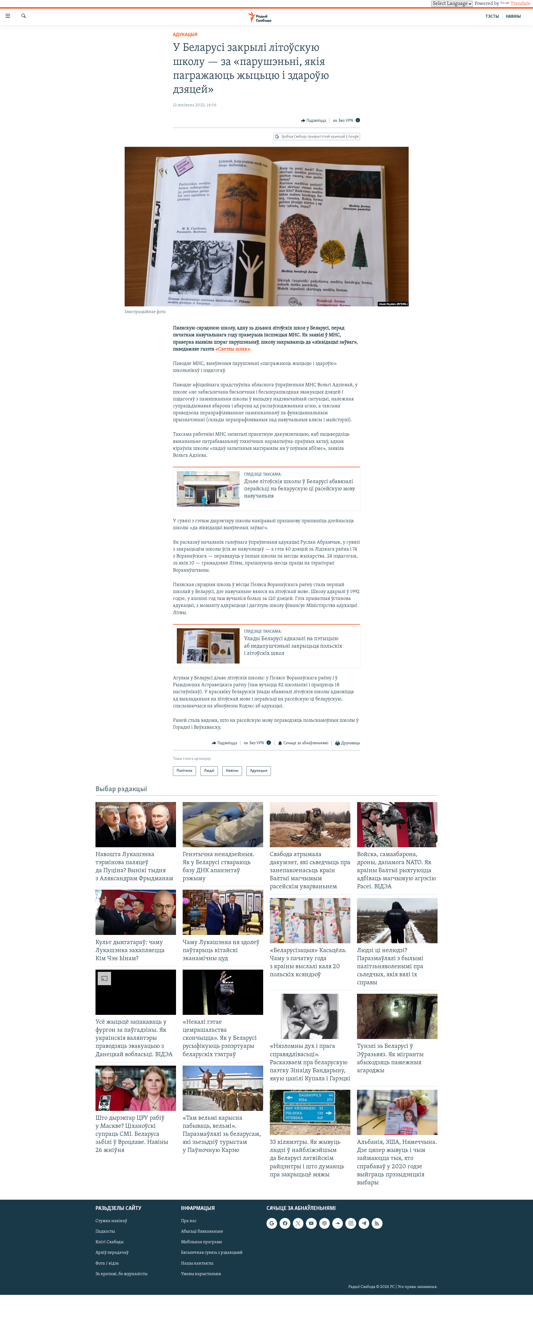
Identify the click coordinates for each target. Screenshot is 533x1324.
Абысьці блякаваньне (202, 1231)
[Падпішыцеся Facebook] (285, 1223)
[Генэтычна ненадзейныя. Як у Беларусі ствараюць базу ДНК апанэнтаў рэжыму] (223, 824)
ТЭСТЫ (492, 16)
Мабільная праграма (201, 1242)
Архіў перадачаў (112, 1252)
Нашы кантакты (197, 1263)
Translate (521, 3)
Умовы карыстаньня (201, 1274)
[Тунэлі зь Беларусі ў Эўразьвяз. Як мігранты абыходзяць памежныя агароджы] (397, 1016)
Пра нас (189, 1221)
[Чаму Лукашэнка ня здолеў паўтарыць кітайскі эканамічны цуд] (223, 912)
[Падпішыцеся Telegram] (364, 1223)
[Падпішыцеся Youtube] (311, 1223)
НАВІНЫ (513, 16)
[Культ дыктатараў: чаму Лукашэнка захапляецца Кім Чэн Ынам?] (135, 912)
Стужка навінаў (111, 1221)
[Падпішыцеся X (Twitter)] (298, 1223)
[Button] (313, 120)
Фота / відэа (107, 1263)
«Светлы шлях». (233, 349)
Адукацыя (185, 34)
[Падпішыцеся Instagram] (350, 1223)
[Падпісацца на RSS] (377, 1223)
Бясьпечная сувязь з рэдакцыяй (212, 1252)
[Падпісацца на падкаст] (324, 1223)
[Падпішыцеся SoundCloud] (337, 1223)
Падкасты (105, 1231)
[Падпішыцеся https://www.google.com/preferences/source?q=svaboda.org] (271, 1223)
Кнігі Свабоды (109, 1242)
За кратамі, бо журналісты (121, 1274)
